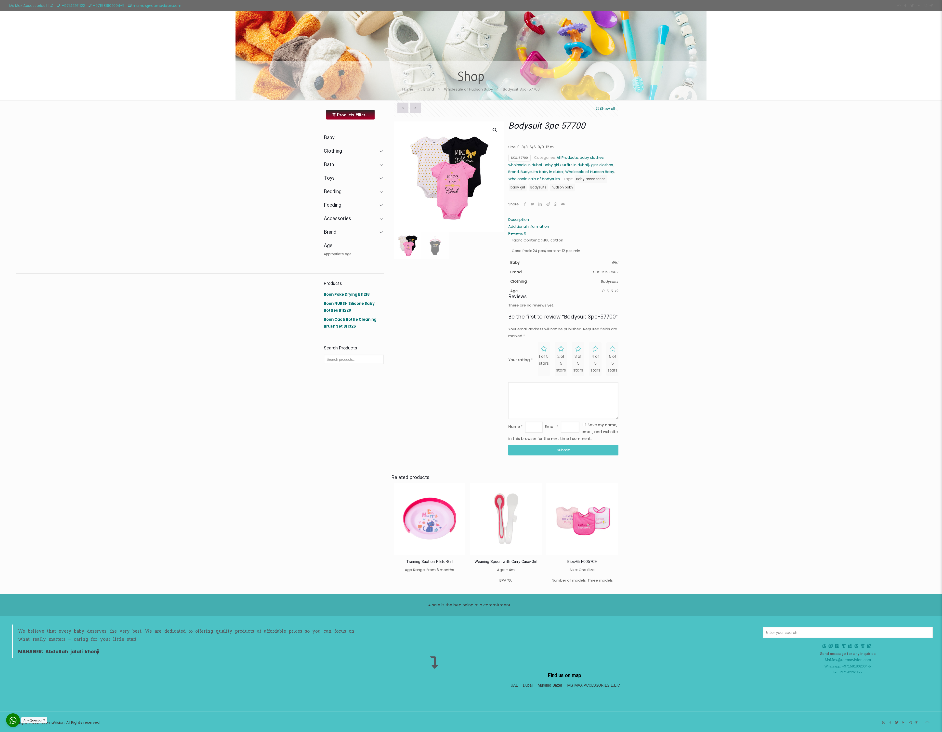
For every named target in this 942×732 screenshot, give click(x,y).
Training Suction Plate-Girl (429, 562)
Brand (428, 89)
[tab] (563, 219)
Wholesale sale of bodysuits (534, 178)
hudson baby (562, 187)
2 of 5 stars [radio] (561, 363)
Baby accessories (590, 179)
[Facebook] (905, 5)
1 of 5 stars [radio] (544, 360)
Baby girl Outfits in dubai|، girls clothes (578, 164)
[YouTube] (918, 5)
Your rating (520, 359)
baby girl (517, 187)
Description (518, 219)
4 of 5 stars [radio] (595, 363)
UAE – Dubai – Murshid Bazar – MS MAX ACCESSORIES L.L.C (565, 685)
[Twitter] (912, 5)
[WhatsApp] (899, 5)
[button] (495, 130)
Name (515, 426)
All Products (567, 157)
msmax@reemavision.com (157, 5)
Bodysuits (538, 187)
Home (407, 89)
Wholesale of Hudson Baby (468, 89)
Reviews (517, 233)
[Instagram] (925, 5)
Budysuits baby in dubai (542, 171)
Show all (607, 108)
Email (551, 426)
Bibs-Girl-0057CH (582, 562)
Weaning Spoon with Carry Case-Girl (505, 562)
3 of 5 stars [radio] (578, 363)
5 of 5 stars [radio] (612, 363)
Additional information (528, 226)
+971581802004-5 (109, 5)
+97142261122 (73, 5)
